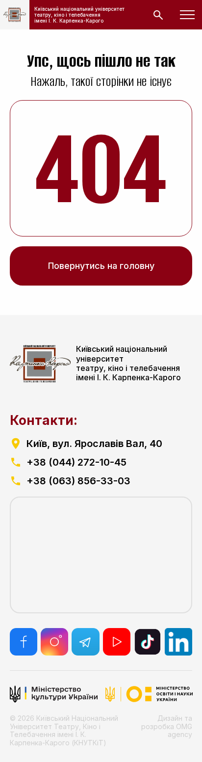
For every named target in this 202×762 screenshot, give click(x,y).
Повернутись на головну (101, 266)
